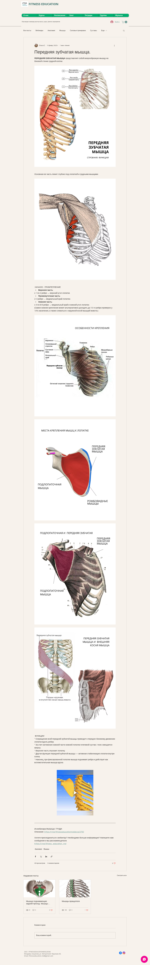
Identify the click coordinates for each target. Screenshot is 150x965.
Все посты (27, 30)
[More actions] (114, 45)
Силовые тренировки (78, 30)
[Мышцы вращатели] (75, 888)
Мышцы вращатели (71, 901)
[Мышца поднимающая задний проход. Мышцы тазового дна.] (39, 888)
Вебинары (39, 30)
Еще (103, 30)
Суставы (93, 30)
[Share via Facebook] (35, 856)
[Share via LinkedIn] (46, 856)
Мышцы (62, 30)
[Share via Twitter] (41, 856)
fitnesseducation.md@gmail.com (41, 956)
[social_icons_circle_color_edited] (124, 953)
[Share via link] (52, 856)
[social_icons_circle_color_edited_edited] (120, 953)
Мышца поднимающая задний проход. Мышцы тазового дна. (37, 902)
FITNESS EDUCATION (43, 4)
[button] (125, 22)
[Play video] (75, 792)
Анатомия (51, 30)
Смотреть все (122, 875)
